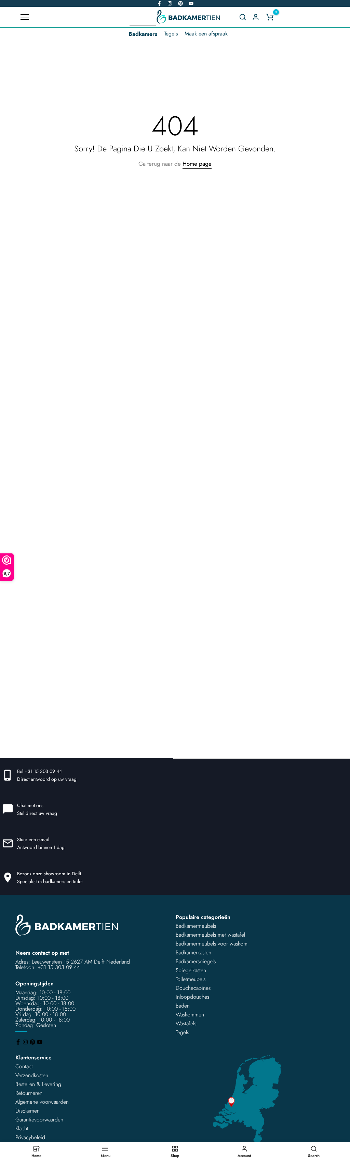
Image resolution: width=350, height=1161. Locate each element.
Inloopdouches (192, 997)
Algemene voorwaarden (42, 1102)
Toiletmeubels (190, 979)
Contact (24, 1066)
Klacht (21, 1128)
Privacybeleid (30, 1137)
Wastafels (186, 1023)
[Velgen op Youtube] (191, 3)
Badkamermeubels (196, 926)
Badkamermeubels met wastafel (210, 935)
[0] (269, 17)
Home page (197, 164)
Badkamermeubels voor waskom (211, 944)
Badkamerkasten (193, 952)
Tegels (171, 34)
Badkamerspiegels (196, 961)
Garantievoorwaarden (39, 1119)
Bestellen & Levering (38, 1084)
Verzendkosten (31, 1075)
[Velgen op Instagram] (170, 3)
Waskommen (190, 1014)
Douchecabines (193, 988)
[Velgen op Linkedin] (180, 3)
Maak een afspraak (206, 34)
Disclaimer (27, 1111)
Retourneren (28, 1093)
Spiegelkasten (191, 970)
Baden (183, 1006)
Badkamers (143, 34)
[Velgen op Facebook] (159, 3)
